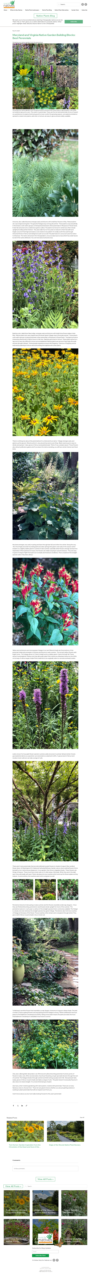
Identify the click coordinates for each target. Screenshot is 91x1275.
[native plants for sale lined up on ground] (65, 1131)
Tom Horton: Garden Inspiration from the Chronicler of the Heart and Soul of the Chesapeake (25, 1146)
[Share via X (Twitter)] (18, 1105)
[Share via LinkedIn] (22, 1105)
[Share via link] (26, 1105)
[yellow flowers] (25, 1131)
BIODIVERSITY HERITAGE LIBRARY (45, 1268)
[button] (74, 21)
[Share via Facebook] (13, 1105)
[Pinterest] (86, 4)
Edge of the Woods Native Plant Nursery (65, 1145)
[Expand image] (23, 889)
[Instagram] (82, 4)
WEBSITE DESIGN (42, 1271)
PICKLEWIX (50, 1271)
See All (82, 1117)
